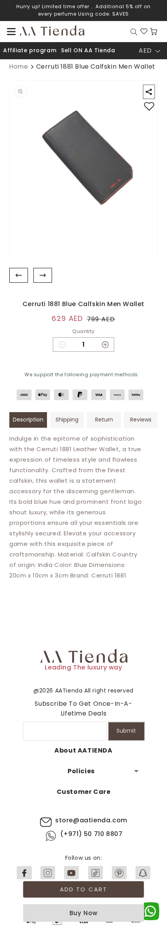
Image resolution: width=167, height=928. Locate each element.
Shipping (67, 419)
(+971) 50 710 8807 (91, 833)
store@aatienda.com (91, 820)
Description (28, 419)
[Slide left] (18, 275)
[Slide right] (42, 275)
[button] (11, 31)
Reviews (140, 419)
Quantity (83, 331)
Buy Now (83, 913)
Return (104, 419)
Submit (126, 731)
